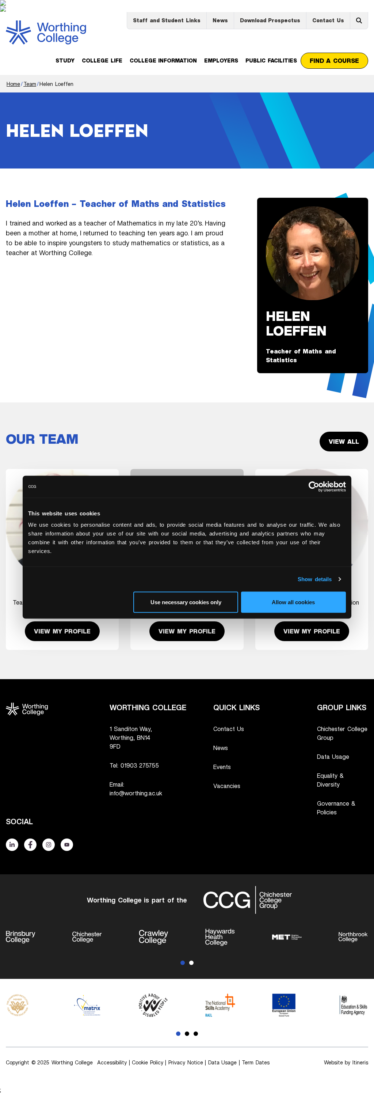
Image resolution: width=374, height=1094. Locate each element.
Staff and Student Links (167, 20)
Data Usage (333, 756)
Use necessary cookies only (185, 602)
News (220, 20)
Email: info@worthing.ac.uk (136, 789)
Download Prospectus (270, 20)
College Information (163, 60)
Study (65, 60)
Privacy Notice (185, 1062)
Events (222, 766)
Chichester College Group (342, 733)
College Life (102, 60)
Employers (221, 60)
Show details (315, 579)
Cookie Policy (147, 1062)
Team (29, 84)
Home (13, 84)
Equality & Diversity (330, 780)
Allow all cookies (293, 602)
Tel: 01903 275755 (134, 765)
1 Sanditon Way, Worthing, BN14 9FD (131, 737)
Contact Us (328, 20)
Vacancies (226, 785)
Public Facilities (271, 60)
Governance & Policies (336, 808)
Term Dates (256, 1062)
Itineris (360, 1062)
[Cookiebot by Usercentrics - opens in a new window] (314, 486)
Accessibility (112, 1062)
